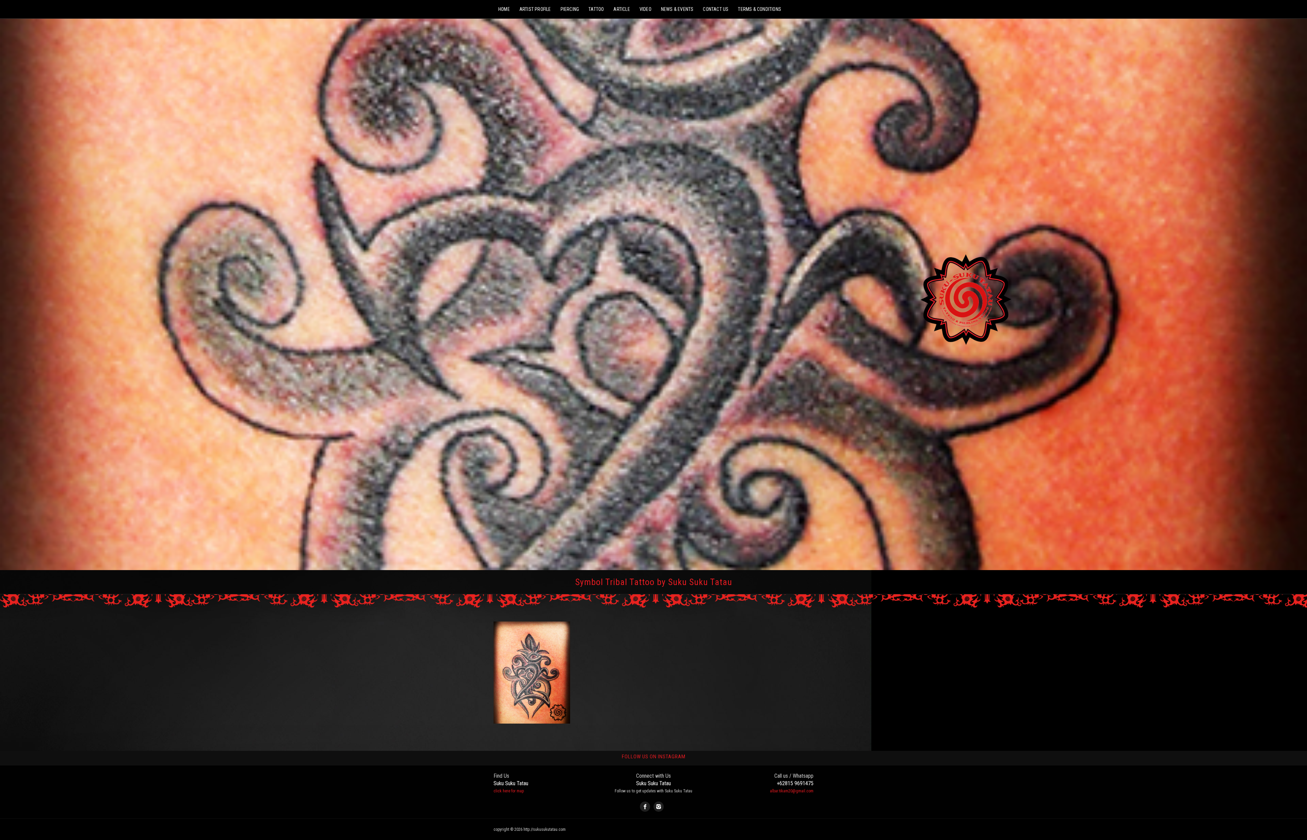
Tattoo (596, 9)
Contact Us (715, 9)
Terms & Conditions (759, 9)
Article (621, 9)
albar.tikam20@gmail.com (791, 791)
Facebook (645, 807)
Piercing (570, 9)
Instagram (659, 807)
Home (504, 9)
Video (645, 9)
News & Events (677, 9)
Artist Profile (535, 9)
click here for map (509, 791)
